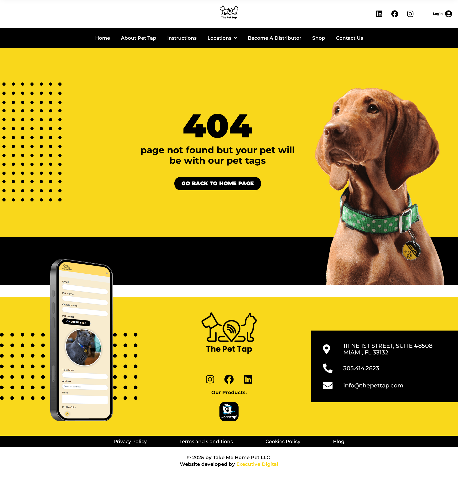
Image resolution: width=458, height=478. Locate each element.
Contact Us (349, 38)
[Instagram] (410, 14)
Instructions (182, 38)
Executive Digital (257, 464)
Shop (318, 38)
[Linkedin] (379, 14)
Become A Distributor (274, 38)
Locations (219, 38)
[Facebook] (395, 14)
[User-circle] (442, 14)
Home (102, 38)
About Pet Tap (138, 38)
